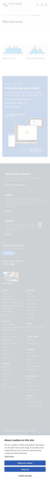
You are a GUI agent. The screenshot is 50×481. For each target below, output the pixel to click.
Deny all (25, 469)
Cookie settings (25, 476)
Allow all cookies (25, 463)
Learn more (9, 456)
